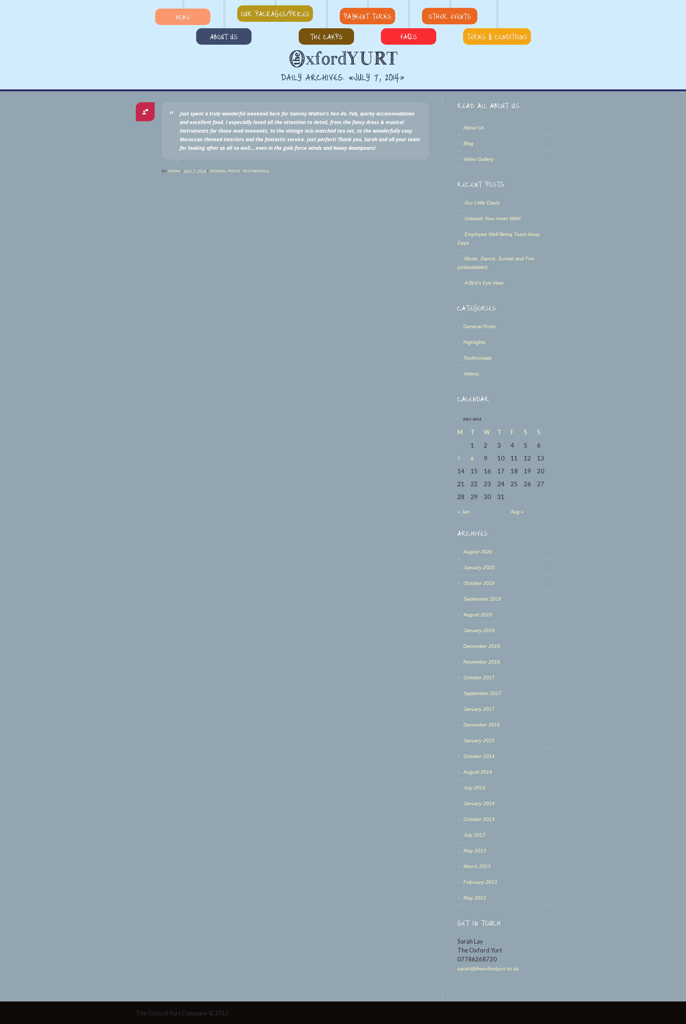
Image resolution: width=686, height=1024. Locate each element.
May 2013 (474, 850)
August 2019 (477, 614)
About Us (473, 128)
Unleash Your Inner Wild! (492, 218)
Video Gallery (478, 159)
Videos (471, 373)
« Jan (463, 512)
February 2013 (480, 882)
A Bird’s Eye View (483, 283)
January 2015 (478, 740)
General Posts (224, 171)
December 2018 (481, 646)
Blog (468, 143)
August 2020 (477, 552)
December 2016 (481, 725)
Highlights (474, 342)
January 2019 (478, 630)
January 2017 (478, 709)
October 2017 (478, 677)
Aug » (517, 512)
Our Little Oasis (481, 203)
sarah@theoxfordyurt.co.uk (488, 968)
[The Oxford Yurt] (343, 59)
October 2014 (478, 756)
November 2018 (481, 662)
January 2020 (478, 567)
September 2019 (482, 599)
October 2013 (478, 819)
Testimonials (256, 171)
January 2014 (478, 803)
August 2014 (477, 772)
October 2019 (478, 583)
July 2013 (474, 835)
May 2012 (474, 898)
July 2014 (474, 788)
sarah (174, 171)
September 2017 (482, 693)
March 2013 (477, 866)
